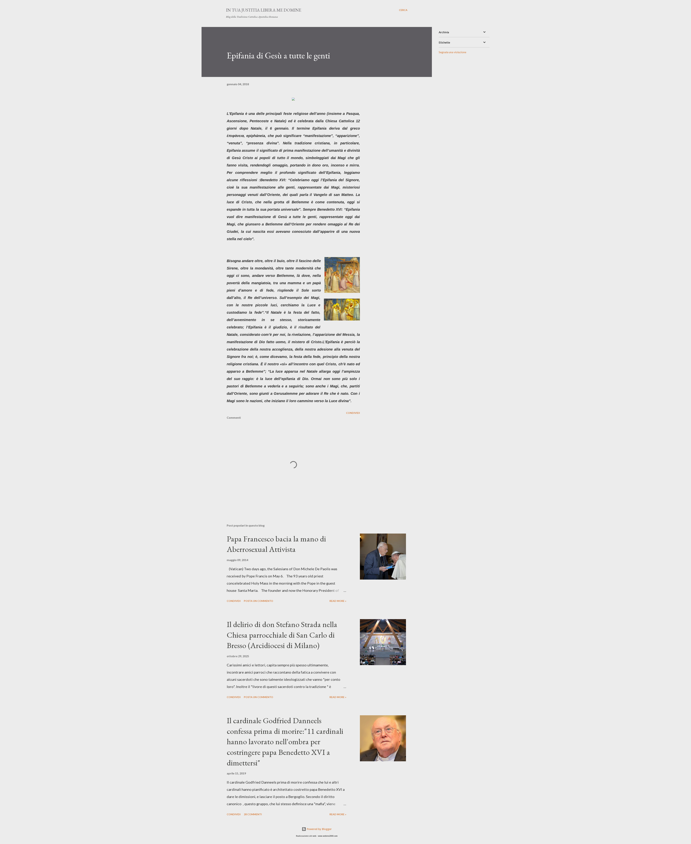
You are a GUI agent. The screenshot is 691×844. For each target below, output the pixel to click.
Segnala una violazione (452, 52)
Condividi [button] (353, 412)
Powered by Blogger (319, 829)
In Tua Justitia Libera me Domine (263, 10)
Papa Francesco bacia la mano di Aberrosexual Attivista (276, 544)
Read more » (337, 600)
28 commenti (253, 814)
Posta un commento (258, 600)
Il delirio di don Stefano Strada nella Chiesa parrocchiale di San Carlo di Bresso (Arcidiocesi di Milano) (282, 634)
